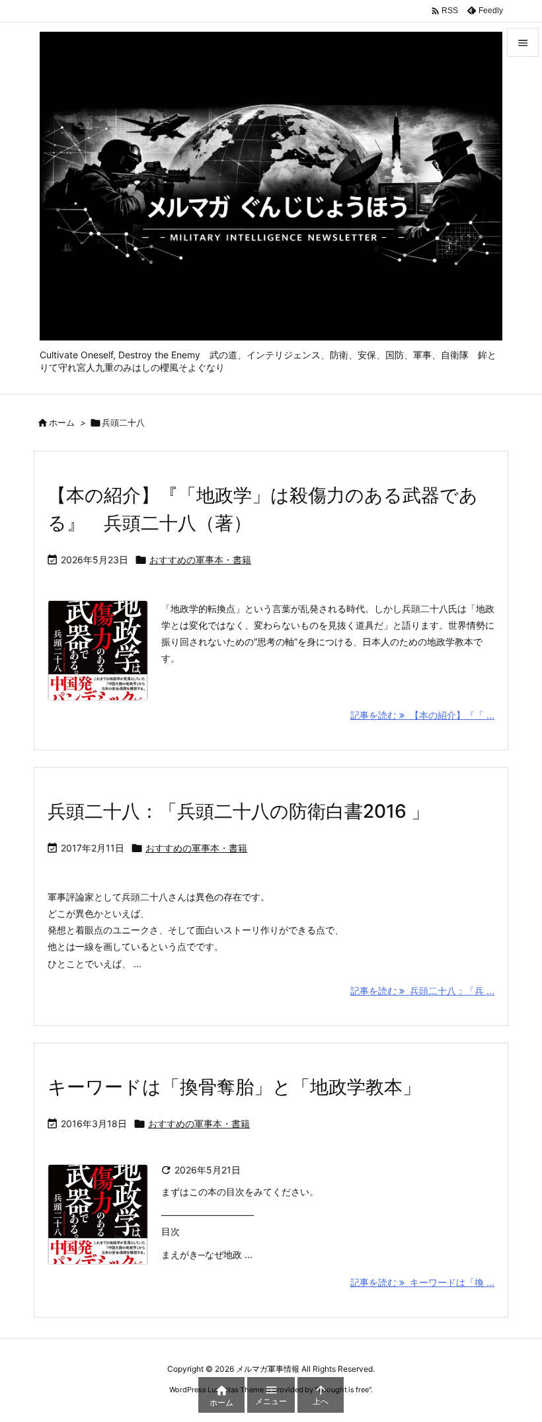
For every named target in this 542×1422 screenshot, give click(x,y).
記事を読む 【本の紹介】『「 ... (422, 715)
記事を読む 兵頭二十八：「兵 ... (422, 990)
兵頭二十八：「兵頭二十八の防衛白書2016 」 (239, 811)
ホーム (62, 422)
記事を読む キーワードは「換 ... (422, 1282)
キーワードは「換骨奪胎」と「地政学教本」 (234, 1087)
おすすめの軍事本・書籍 (200, 559)
